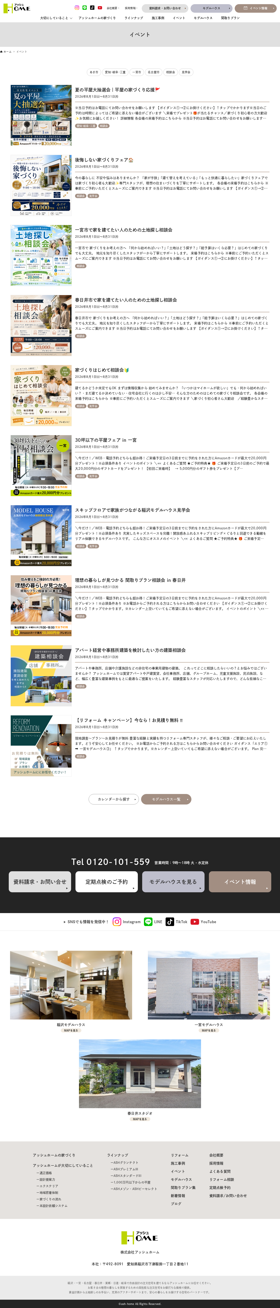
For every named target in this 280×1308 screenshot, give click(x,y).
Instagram (132, 922)
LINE (158, 922)
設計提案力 (47, 1179)
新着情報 (178, 1195)
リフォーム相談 (221, 1179)
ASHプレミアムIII (126, 1169)
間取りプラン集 (183, 1187)
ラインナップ (133, 17)
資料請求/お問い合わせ (228, 1195)
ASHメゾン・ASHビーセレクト (135, 1188)
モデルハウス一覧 (166, 799)
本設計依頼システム (54, 1205)
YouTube (208, 922)
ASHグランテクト (126, 1162)
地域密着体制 (49, 1192)
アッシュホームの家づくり (97, 17)
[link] (127, 921)
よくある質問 (220, 1171)
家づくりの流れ (50, 1199)
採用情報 (216, 1163)
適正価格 (46, 1172)
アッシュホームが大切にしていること (63, 1165)
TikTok (181, 922)
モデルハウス (203, 17)
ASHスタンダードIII (127, 1175)
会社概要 (216, 1155)
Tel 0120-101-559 (110, 862)
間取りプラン (230, 17)
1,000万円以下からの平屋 (132, 1182)
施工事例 (158, 17)
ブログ (176, 1204)
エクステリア (49, 1186)
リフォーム (180, 1155)
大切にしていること (54, 17)
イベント (179, 17)
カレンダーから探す (114, 799)
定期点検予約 (220, 1187)
